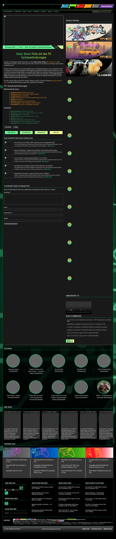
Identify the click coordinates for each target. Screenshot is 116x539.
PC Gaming (32, 47)
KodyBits (28, 523)
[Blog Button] (60, 521)
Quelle (70, 341)
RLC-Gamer (56, 523)
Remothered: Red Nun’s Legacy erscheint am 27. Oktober (42, 487)
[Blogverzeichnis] (23, 519)
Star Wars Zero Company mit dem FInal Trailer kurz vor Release (69, 493)
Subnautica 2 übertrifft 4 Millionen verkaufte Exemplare (90, 327)
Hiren (59, 529)
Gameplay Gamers (26, 522)
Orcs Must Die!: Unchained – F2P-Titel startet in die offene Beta (89, 320)
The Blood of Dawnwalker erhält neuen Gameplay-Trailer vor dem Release (68, 505)
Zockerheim (35, 523)
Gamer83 (41, 522)
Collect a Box (76, 523)
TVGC (50, 523)
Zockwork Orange (66, 523)
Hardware (18, 11)
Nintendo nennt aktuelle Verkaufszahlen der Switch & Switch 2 (42, 510)
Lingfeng (69, 330)
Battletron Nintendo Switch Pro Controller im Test (90, 324)
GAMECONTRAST (14, 529)
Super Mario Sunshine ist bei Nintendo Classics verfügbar (42, 499)
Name (6, 207)
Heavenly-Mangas (51, 522)
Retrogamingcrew (98, 523)
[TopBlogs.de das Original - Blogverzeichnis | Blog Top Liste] (31, 521)
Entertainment (8, 11)
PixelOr (67, 522)
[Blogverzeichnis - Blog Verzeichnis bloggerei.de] (16, 519)
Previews (36, 11)
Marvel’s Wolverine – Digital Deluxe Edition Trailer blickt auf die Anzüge (94, 493)
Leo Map (69, 327)
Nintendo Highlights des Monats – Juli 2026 (42, 505)
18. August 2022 (10, 47)
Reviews (43, 11)
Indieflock (21, 523)
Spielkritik (95, 522)
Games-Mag (16, 522)
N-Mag (15, 523)
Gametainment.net (87, 523)
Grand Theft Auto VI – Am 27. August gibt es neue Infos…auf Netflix (68, 510)
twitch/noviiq (43, 523)
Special (50, 11)
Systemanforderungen (44, 47)
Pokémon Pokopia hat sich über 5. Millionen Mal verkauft (40, 493)
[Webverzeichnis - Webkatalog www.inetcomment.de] (50, 519)
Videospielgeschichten (105, 522)
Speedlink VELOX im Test (14, 470)
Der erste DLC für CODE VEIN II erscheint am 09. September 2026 (69, 487)
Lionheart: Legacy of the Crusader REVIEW (85, 333)
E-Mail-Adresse (8, 212)
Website (6, 218)
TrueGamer (74, 522)
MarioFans (60, 522)
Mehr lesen (51, 146)
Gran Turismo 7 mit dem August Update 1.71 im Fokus (95, 499)
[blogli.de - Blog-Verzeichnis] (30, 519)
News (29, 11)
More (24, 11)
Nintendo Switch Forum (84, 522)
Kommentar (7, 192)
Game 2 (35, 522)
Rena (21, 47)
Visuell (56, 11)
